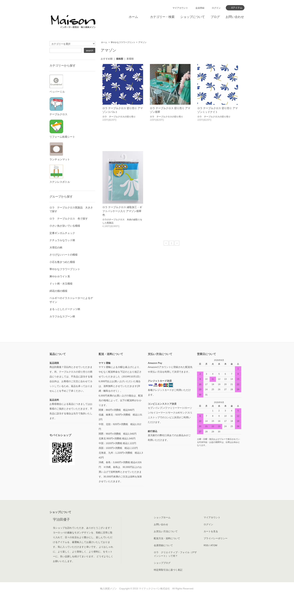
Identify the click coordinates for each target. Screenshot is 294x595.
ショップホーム (162, 517)
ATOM (213, 545)
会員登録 (199, 8)
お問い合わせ (235, 17)
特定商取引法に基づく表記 (168, 569)
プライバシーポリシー (215, 538)
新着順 (130, 58)
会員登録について (163, 545)
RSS (206, 545)
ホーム (133, 17)
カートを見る (211, 531)
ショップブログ (162, 562)
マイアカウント (180, 8)
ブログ (215, 17)
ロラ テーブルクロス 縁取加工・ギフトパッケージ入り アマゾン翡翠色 (122, 211)
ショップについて (192, 17)
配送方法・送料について (167, 538)
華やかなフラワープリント (123, 42)
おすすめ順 (107, 58)
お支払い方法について (166, 531)
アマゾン (142, 42)
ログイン (216, 8)
